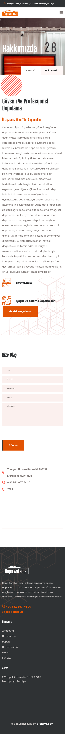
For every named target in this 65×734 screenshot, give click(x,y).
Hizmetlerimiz (10, 647)
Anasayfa (30, 70)
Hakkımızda (9, 636)
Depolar (6, 641)
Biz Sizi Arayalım (19, 311)
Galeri (5, 652)
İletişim (6, 658)
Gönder (13, 445)
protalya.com (45, 724)
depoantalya (14, 612)
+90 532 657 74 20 (18, 607)
